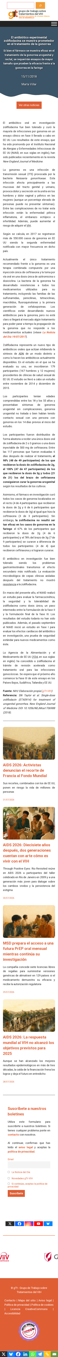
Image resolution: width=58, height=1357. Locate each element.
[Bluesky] (48, 1223)
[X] (10, 1223)
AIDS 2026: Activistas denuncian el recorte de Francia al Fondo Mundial (25, 770)
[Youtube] (38, 1223)
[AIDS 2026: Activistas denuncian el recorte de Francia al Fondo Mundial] (29, 757)
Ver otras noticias (29, 105)
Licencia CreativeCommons (29, 1309)
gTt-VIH (46, 691)
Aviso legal (45, 1300)
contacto (13, 1134)
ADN (21, 353)
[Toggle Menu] (54, 24)
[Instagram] (29, 1223)
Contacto (9, 1300)
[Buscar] (40, 5)
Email (11, 1159)
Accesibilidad (12, 1313)
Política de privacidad (16, 1304)
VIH (29, 225)
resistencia (9, 584)
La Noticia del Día (20, 1172)
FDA (35, 656)
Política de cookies (42, 1304)
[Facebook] (19, 1223)
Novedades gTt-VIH (22, 1178)
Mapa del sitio (27, 1300)
